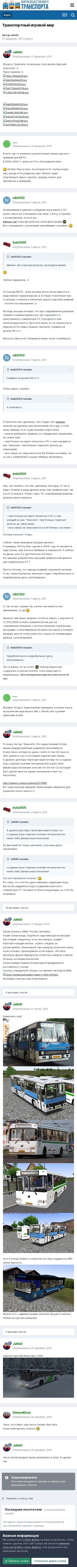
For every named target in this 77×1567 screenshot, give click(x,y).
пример (60, 421)
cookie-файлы (31, 1539)
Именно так (10, 221)
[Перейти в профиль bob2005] (6, 245)
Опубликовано (32, 56)
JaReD (14, 35)
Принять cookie (18, 1561)
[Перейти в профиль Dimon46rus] (6, 1415)
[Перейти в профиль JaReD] (6, 54)
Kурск (29, 38)
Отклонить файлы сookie (49, 1561)
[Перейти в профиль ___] (6, 144)
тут (57, 425)
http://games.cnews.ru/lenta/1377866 (25, 783)
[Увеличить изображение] (30, 974)
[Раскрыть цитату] (8, 256)
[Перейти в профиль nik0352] (6, 200)
